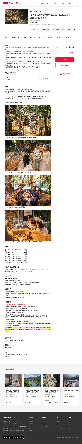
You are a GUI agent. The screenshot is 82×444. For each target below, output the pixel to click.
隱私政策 (31, 428)
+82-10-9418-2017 (46, 424)
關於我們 (31, 421)
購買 (64, 60)
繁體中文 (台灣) (45, 3)
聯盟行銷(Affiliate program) (60, 424)
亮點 (6, 37)
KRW (55, 3)
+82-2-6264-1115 (45, 421)
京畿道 (41, 11)
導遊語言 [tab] (68, 37)
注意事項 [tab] (50, 37)
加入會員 (70, 3)
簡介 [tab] (25, 37)
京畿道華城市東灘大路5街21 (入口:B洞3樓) (42, 24)
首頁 (31, 11)
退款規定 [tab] (59, 37)
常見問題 (31, 424)
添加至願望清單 (65, 65)
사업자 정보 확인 (23, 426)
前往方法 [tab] (32, 37)
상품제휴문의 (57, 421)
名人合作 (56, 430)
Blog (68, 428)
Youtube (69, 426)
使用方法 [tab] (41, 37)
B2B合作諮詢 (57, 426)
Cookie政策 (31, 430)
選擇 (46, 78)
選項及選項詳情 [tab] (15, 37)
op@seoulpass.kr (45, 426)
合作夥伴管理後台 (58, 428)
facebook (69, 421)
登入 (63, 3)
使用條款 (31, 426)
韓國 (35, 11)
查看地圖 (7, 356)
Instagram (69, 424)
